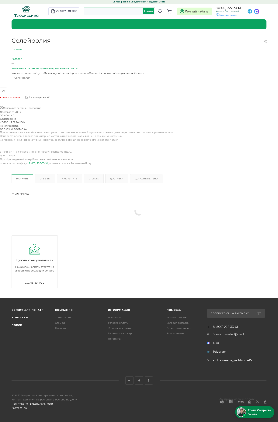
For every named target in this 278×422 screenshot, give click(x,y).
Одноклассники (149, 380)
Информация (119, 309)
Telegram (219, 351)
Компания (64, 309)
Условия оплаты (118, 322)
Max (216, 342)
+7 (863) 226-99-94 (37, 163)
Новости (60, 328)
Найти (148, 11)
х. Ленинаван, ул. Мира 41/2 (232, 360)
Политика (114, 338)
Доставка (116, 178)
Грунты (40, 72)
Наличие (22, 178)
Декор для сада (124, 72)
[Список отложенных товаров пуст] (161, 11)
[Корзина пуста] (171, 11)
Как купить (69, 178)
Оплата (94, 178)
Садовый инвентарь (102, 72)
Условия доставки (119, 328)
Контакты (20, 317)
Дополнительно (146, 178)
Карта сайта (19, 407)
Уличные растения (24, 72)
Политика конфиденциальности (32, 403)
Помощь (174, 309)
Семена (139, 72)
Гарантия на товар (120, 333)
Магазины (114, 317)
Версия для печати (28, 309)
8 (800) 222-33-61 (228, 8)
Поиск (17, 325)
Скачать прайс (66, 11)
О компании (63, 317)
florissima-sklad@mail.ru (230, 334)
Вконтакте (129, 380)
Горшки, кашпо (79, 72)
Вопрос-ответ (175, 333)
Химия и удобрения (57, 72)
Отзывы (45, 178)
